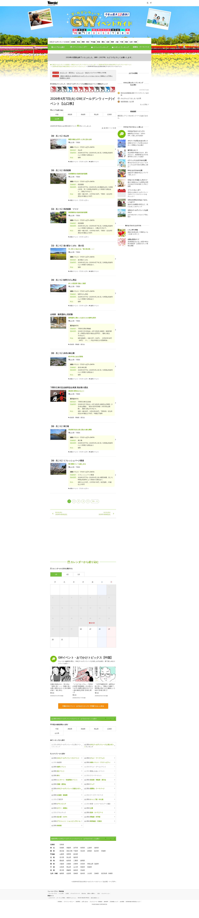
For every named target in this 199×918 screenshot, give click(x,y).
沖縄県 (110, 873)
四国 (126, 42)
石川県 (62, 857)
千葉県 (75, 851)
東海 (98, 42)
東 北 (52, 848)
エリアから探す (59, 47)
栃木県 (96, 851)
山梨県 (62, 854)
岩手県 (75, 848)
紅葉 (99, 893)
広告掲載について (114, 901)
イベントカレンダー (79, 47)
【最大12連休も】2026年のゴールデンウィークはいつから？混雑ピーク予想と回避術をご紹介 (86, 77)
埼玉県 (82, 851)
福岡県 (62, 873)
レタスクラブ (52, 898)
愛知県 (62, 860)
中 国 (52, 867)
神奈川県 (69, 851)
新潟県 (75, 854)
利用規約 (60, 901)
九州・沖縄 (133, 42)
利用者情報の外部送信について (133, 901)
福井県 (75, 857)
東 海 (52, 860)
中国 (121, 42)
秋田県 (82, 848)
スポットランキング (121, 47)
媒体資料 (106, 901)
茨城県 (103, 851)
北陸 (107, 42)
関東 (83, 42)
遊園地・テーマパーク (141, 47)
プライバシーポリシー (69, 901)
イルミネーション (105, 893)
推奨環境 (78, 901)
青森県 (69, 848)
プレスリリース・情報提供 (96, 901)
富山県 (69, 857)
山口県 (57, 733)
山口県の (65, 758)
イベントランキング (100, 47)
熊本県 (82, 873)
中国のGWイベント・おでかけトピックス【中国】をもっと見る (83, 706)
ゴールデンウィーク (75, 893)
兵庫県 (75, 864)
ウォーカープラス (53, 893)
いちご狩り (61, 893)
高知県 (82, 870)
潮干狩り (72, 73)
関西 (112, 42)
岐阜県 (69, 860)
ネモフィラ (63, 73)
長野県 (69, 854)
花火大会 (84, 893)
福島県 (96, 848)
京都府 (69, 864)
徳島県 (75, 870)
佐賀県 (69, 873)
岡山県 (96, 114)
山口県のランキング (99, 745)
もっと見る (144, 104)
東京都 (62, 851)
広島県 (109, 114)
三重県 (75, 860)
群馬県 (89, 851)
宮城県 (62, 848)
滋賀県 (96, 864)
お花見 (67, 893)
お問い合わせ (85, 901)
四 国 (52, 870)
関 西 (52, 864)
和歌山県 (90, 864)
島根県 (83, 114)
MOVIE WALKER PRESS (83, 898)
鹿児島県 (104, 873)
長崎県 (75, 873)
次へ (93, 501)
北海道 (73, 42)
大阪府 (62, 864)
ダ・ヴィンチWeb (61, 898)
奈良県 (82, 864)
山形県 (89, 848)
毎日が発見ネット (95, 898)
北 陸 (52, 857)
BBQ (86, 73)
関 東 (52, 851)
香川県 (62, 870)
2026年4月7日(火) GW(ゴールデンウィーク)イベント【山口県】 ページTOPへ (94, 881)
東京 (87, 42)
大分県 (89, 873)
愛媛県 (69, 870)
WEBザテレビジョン (71, 898)
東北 (78, 42)
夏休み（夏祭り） (91, 893)
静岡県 (82, 860)
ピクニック (80, 73)
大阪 (117, 42)
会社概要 (122, 901)
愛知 (103, 42)
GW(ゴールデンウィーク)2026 (59, 42)
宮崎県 (96, 873)
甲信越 (93, 42)
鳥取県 (70, 114)
